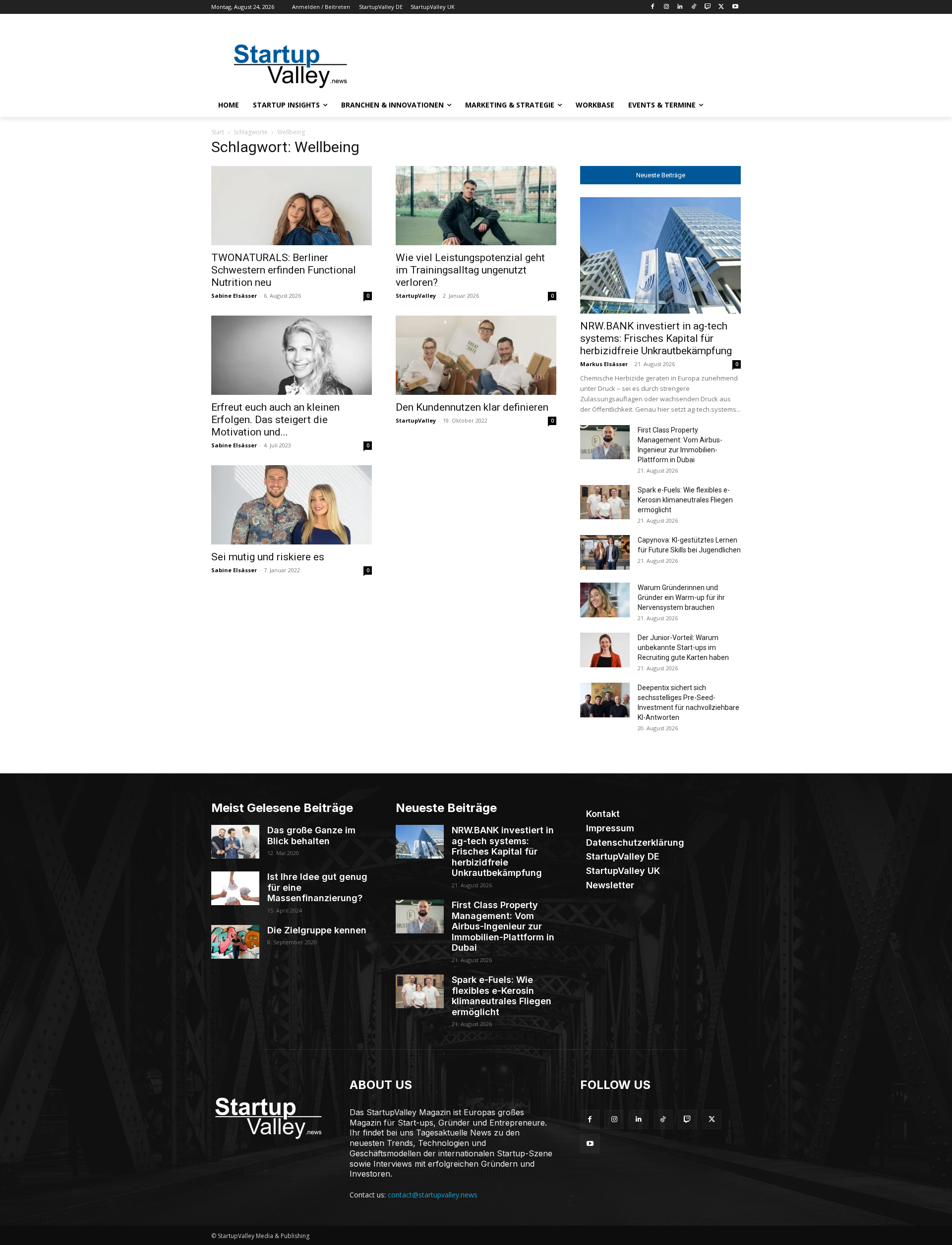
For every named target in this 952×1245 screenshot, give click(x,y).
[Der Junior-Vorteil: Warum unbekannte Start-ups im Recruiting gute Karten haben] (605, 650)
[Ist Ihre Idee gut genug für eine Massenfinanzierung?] (235, 888)
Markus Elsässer (604, 364)
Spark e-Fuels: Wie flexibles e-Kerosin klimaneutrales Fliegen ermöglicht (685, 500)
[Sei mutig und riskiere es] (291, 504)
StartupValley (416, 295)
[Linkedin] (680, 7)
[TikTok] (694, 7)
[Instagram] (666, 7)
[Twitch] (708, 7)
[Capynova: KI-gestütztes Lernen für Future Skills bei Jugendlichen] (605, 552)
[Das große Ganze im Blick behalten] (235, 842)
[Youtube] (735, 7)
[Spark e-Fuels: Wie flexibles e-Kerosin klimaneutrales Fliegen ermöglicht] (605, 502)
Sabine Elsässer (234, 295)
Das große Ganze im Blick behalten (311, 835)
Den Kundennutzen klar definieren (472, 407)
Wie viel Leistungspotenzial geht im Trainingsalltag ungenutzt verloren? (470, 270)
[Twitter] (721, 7)
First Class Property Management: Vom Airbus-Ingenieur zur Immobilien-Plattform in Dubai (503, 926)
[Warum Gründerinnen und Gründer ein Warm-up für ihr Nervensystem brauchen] (605, 600)
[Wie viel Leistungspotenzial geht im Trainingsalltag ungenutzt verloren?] (476, 205)
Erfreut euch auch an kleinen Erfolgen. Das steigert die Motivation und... (275, 419)
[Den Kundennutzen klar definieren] (476, 355)
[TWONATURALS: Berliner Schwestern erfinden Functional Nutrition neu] (291, 205)
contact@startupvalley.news (432, 1194)
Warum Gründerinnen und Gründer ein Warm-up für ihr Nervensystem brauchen (681, 597)
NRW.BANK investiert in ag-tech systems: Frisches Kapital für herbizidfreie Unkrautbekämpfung (656, 338)
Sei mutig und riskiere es (267, 557)
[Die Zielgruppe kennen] (235, 942)
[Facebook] (652, 7)
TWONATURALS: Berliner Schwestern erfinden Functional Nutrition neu (283, 270)
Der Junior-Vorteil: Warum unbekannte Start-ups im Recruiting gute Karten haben (683, 647)
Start (217, 132)
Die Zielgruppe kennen (316, 930)
